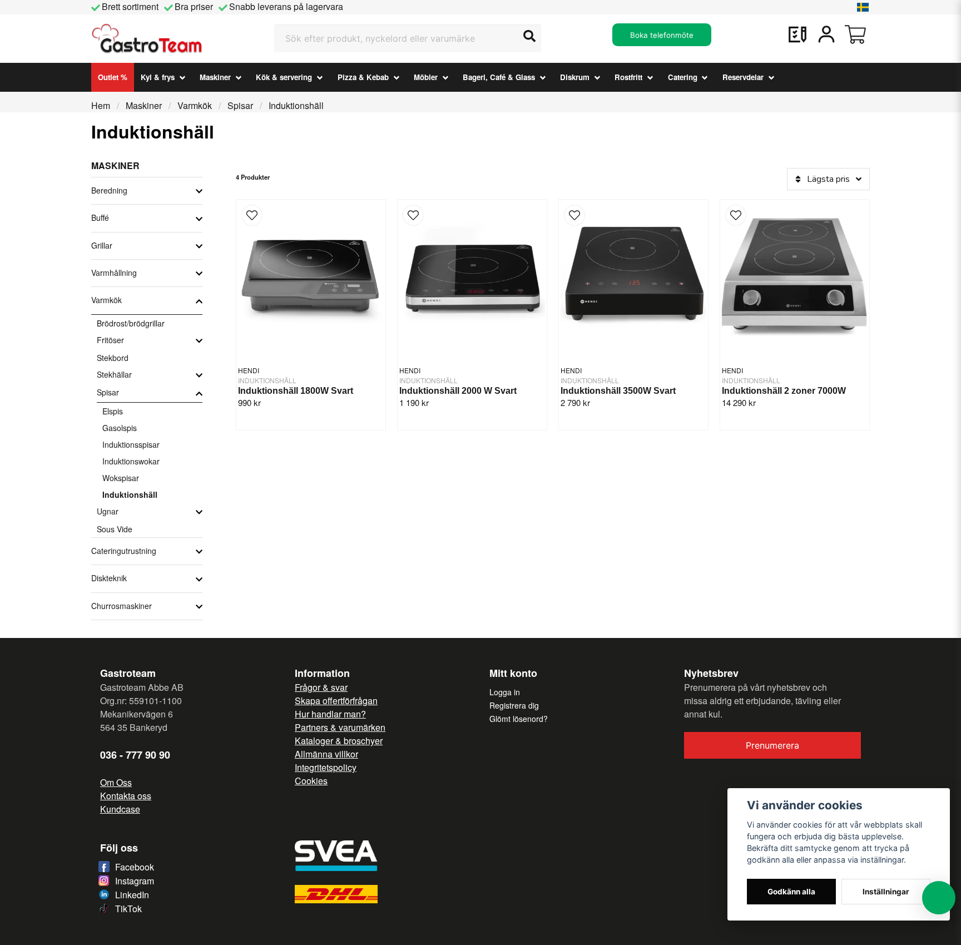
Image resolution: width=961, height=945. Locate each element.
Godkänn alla (791, 891)
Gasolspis (119, 427)
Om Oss (116, 782)
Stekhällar (114, 374)
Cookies (311, 780)
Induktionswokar (131, 461)
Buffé (100, 217)
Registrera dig (514, 705)
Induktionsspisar (131, 444)
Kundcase (120, 809)
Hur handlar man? (330, 713)
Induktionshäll (129, 494)
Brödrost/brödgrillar (131, 323)
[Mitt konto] (826, 34)
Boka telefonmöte (661, 35)
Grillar (101, 245)
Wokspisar (120, 477)
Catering (682, 77)
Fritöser (110, 339)
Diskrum (575, 77)
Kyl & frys (158, 77)
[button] (863, 7)
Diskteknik (109, 577)
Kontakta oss (125, 795)
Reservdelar (743, 77)
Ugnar (107, 511)
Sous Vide (114, 529)
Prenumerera (772, 745)
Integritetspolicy (325, 767)
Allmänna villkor (326, 754)
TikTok (128, 908)
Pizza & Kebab (363, 77)
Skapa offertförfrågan (336, 700)
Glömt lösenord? (518, 718)
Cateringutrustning (123, 550)
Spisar (240, 105)
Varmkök (194, 105)
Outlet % (112, 77)
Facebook (134, 866)
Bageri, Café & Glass (499, 77)
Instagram (134, 880)
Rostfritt (628, 77)
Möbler (426, 77)
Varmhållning (114, 272)
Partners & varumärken (340, 727)
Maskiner (215, 77)
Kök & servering (284, 77)
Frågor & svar (321, 687)
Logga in (504, 691)
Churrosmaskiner (121, 605)
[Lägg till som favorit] (797, 34)
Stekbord (112, 357)
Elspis (112, 411)
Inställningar (886, 891)
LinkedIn (132, 894)
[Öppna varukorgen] (855, 34)
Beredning (109, 190)
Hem (100, 105)
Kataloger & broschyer (339, 740)
